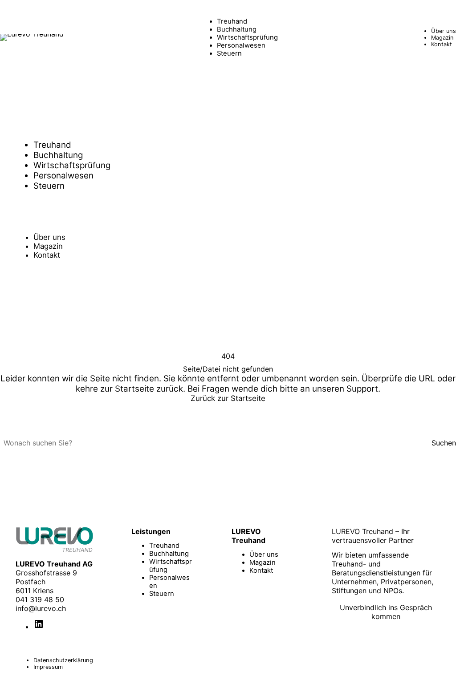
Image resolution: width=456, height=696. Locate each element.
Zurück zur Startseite (228, 398)
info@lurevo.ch (41, 608)
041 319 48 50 (40, 599)
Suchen (444, 442)
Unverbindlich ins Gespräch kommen (386, 612)
